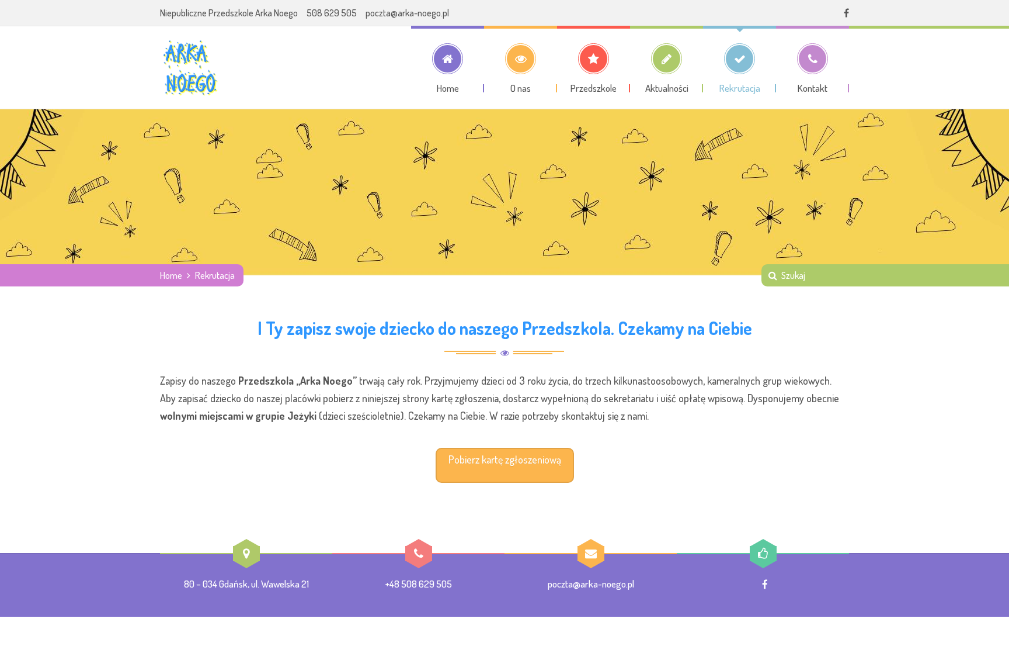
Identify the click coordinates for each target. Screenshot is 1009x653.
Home (171, 275)
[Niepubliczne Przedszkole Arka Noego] (189, 67)
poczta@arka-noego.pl (407, 13)
